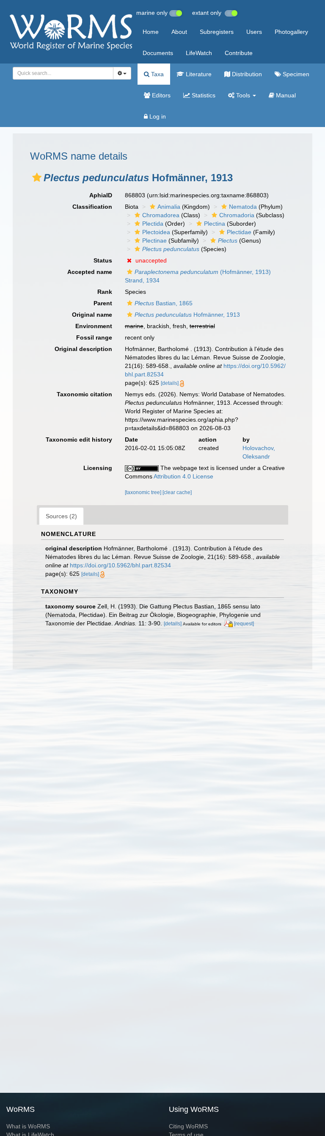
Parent (103, 303)
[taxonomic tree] (143, 492)
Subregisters (217, 31)
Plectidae (239, 232)
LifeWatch (199, 53)
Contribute (239, 53)
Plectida (152, 223)
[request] (244, 624)
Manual (285, 95)
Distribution (246, 74)
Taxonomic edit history (79, 439)
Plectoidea (156, 232)
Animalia (168, 206)
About (179, 31)
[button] (37, 177)
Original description (83, 348)
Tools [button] (243, 95)
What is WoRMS (28, 1126)
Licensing (97, 467)
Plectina (214, 223)
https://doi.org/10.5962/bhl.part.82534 (120, 565)
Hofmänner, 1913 (187, 314)
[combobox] (63, 73)
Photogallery (291, 31)
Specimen (295, 74)
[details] (170, 383)
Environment (93, 326)
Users (254, 31)
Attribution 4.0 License (183, 476)
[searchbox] (60, 73)
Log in (157, 116)
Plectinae (154, 240)
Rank (104, 291)
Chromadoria (236, 215)
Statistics (202, 95)
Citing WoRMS (188, 1126)
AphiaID (100, 195)
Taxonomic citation (84, 394)
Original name (92, 314)
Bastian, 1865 (164, 303)
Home (151, 31)
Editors (160, 95)
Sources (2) (61, 516)
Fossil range (94, 337)
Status (103, 260)
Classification (92, 206)
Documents (158, 53)
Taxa (156, 74)
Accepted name (89, 271)
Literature (198, 74)
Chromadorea (160, 215)
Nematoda (243, 206)
